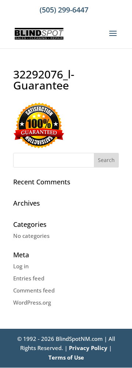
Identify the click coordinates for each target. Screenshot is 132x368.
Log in (21, 266)
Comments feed (34, 290)
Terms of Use (66, 357)
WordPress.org (32, 302)
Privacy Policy (88, 348)
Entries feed (28, 278)
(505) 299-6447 (64, 10)
